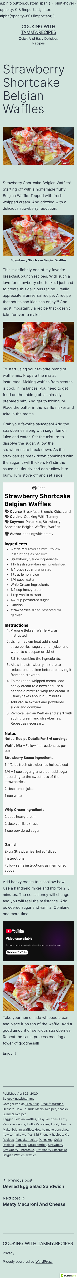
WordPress (44, 1262)
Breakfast (32, 1104)
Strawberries (37, 1145)
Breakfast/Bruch (52, 1104)
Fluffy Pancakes (38, 1124)
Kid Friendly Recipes (48, 1134)
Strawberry (55, 1145)
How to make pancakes (51, 1129)
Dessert (8, 1109)
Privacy (8, 1253)
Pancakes (45, 1139)
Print (40, 488)
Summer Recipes (14, 1114)
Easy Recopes (48, 1119)
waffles (31, 1155)
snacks (63, 1109)
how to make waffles (18, 1134)
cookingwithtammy (20, 1098)
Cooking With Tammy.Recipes (38, 1243)
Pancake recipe (26, 1139)
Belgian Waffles (25, 1119)
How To (21, 1109)
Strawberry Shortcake (18, 1150)
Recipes (50, 1109)
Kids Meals (36, 1109)
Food (54, 1124)
